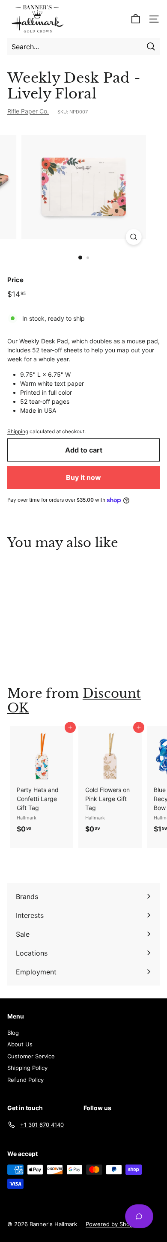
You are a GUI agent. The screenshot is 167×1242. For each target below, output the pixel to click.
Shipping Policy (27, 1067)
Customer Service (31, 1056)
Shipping (17, 431)
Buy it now (83, 477)
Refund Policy (25, 1079)
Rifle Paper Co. (28, 111)
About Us (20, 1044)
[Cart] (135, 19)
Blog (13, 1032)
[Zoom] (133, 237)
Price (15, 280)
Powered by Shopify (113, 1224)
